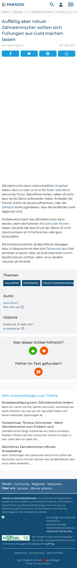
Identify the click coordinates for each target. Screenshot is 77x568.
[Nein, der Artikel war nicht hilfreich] (44, 351)
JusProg (50, 543)
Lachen (68, 253)
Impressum (20, 553)
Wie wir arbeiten (42, 488)
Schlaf (32, 232)
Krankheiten (31, 282)
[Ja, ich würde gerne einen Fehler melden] (38, 372)
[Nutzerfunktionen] (60, 4)
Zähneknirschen (42, 12)
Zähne (65, 190)
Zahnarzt (8, 207)
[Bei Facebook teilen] (10, 54)
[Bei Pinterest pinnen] (48, 54)
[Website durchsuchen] (51, 4)
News (5, 12)
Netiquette (54, 484)
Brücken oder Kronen (54, 224)
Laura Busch (10, 303)
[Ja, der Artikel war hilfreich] (33, 351)
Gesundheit (12, 282)
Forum (7, 484)
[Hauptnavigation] (70, 4)
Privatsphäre (55, 553)
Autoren (22, 488)
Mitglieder (38, 484)
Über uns (8, 488)
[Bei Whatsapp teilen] (66, 54)
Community (22, 484)
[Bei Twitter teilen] (29, 54)
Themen (18, 12)
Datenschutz (37, 553)
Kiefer (51, 190)
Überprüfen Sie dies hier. (59, 531)
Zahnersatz (53, 249)
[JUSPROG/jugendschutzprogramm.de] (16, 538)
